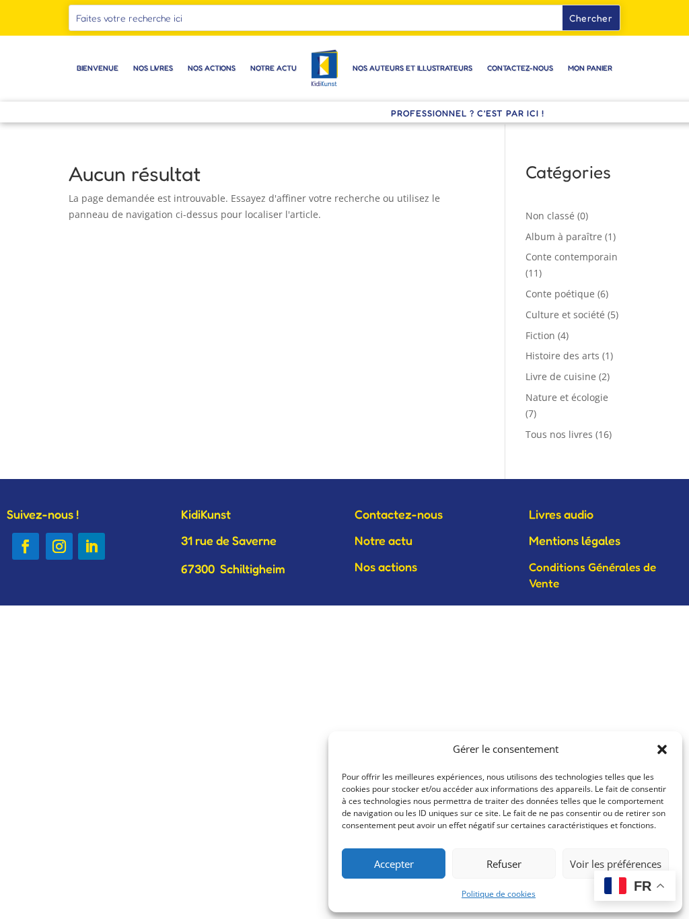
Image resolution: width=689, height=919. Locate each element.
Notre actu (273, 68)
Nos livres (153, 68)
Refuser (503, 864)
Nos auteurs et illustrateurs (412, 68)
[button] (662, 749)
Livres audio (561, 514)
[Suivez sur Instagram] (59, 546)
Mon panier (590, 68)
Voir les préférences (615, 864)
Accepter (394, 864)
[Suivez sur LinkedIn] (91, 546)
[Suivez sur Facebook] (25, 546)
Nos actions (211, 68)
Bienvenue (97, 68)
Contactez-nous (520, 68)
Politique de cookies (499, 893)
